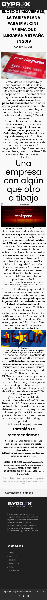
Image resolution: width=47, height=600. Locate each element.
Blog (11, 567)
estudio (27, 367)
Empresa (13, 556)
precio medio (29, 403)
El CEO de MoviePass (15, 481)
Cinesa (6, 358)
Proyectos (14, 563)
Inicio (11, 553)
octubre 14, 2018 (23, 47)
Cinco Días (18, 124)
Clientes (12, 560)
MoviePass (37, 424)
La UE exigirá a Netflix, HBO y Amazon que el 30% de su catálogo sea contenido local (23, 351)
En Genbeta (23, 348)
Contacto (14, 570)
